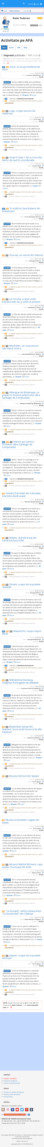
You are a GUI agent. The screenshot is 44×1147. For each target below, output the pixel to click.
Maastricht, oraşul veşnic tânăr (21, 632)
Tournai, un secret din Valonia (26, 255)
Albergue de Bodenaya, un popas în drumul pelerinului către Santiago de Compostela (21, 395)
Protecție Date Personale (12, 1094)
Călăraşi (6, 29)
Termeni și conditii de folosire (14, 1092)
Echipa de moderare (10, 1081)
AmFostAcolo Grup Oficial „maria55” (14, 1114)
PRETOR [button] (39, 18)
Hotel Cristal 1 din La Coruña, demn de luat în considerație (22, 159)
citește (33, 95)
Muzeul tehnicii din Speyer (24, 776)
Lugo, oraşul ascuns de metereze (18, 112)
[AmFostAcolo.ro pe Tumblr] (32, 1109)
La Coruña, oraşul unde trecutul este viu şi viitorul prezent (21, 300)
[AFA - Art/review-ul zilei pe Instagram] (4, 1109)
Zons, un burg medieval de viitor (21, 68)
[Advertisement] (22, 1040)
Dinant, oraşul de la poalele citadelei (21, 586)
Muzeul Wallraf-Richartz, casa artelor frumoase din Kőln (22, 866)
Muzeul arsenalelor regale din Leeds (20, 821)
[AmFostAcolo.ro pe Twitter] (22, 1109)
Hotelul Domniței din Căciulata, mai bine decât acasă (21, 494)
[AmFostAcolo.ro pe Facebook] (13, 1109)
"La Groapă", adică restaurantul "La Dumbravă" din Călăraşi (21, 912)
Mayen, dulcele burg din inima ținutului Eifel (19, 539)
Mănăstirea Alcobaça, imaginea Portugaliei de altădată (20, 681)
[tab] (4, 47)
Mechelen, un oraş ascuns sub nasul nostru (20, 347)
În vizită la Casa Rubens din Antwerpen (21, 210)
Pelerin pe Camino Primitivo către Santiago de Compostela (18, 444)
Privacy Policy (8, 1097)
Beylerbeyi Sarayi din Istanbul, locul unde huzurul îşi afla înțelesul (22, 729)
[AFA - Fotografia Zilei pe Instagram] (8, 1109)
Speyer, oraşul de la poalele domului (21, 957)
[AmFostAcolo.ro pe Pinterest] (27, 1109)
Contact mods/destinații (12, 1083)
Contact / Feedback (10, 1079)
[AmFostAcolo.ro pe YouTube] (18, 1109)
